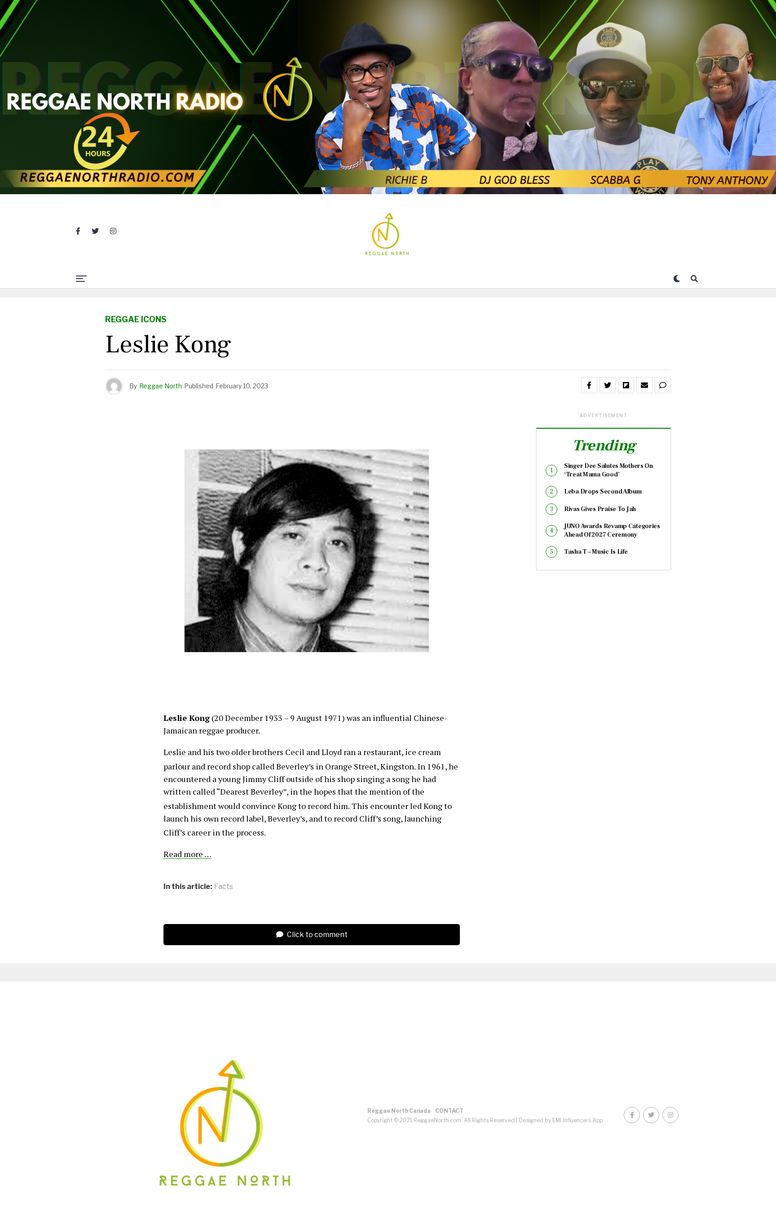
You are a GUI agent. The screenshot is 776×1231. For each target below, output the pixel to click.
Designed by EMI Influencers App (561, 1120)
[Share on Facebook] (589, 385)
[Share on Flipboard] (626, 385)
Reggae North (160, 386)
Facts (223, 886)
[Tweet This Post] (608, 385)
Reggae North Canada (399, 1110)
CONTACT (449, 1110)
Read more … (187, 854)
